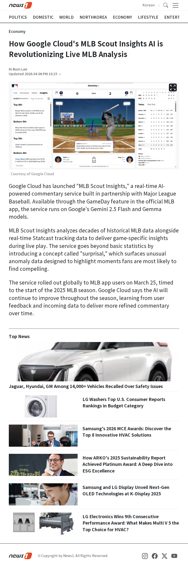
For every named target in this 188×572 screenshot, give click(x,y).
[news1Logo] (20, 556)
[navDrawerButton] (175, 5)
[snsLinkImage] (145, 556)
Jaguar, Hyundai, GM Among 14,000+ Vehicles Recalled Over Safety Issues (86, 386)
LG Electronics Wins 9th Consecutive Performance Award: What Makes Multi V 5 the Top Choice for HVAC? (130, 523)
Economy (17, 31)
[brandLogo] (20, 4)
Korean (148, 5)
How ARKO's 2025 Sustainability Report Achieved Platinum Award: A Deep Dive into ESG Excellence (127, 464)
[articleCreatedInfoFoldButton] (59, 74)
